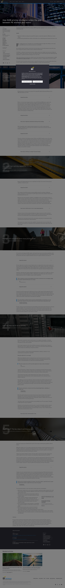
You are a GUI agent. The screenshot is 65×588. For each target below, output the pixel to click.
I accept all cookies (37, 81)
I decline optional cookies (27, 81)
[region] (32, 77)
